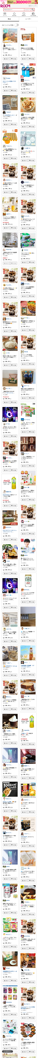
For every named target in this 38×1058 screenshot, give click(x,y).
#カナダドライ (7, 530)
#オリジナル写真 (7, 81)
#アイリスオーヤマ (27, 666)
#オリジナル (9, 393)
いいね (14, 58)
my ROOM (33, 14)
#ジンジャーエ (8, 531)
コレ (7, 58)
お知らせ (24, 14)
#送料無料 (23, 665)
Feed (5, 14)
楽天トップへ (33, 6)
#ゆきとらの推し (7, 801)
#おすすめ (5, 495)
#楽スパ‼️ (25, 733)
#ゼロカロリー (25, 1007)
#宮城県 (29, 665)
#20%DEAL (24, 836)
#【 (9, 495)
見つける (14, 14)
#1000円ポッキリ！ (10, 115)
